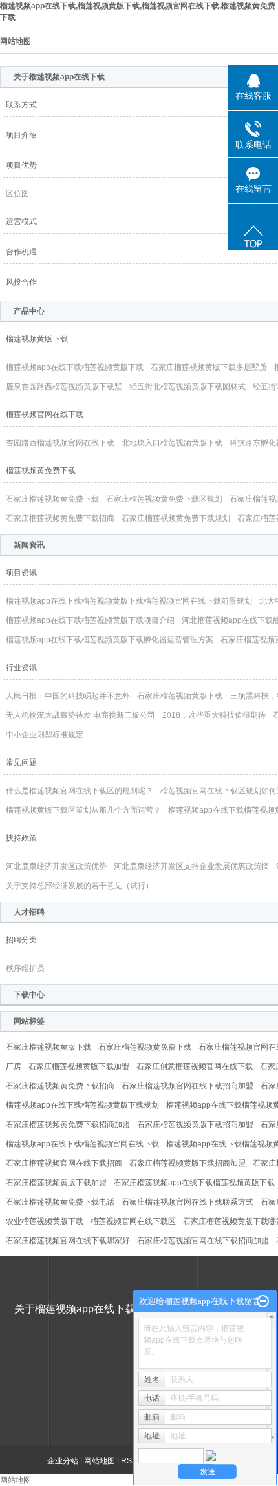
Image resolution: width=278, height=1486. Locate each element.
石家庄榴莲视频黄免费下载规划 (176, 518)
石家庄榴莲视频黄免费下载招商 (60, 518)
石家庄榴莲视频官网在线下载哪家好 (68, 1240)
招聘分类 (21, 939)
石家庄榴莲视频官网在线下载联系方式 (187, 1201)
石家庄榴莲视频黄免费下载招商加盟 (68, 1124)
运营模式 (21, 221)
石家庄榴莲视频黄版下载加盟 (78, 1066)
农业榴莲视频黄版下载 (44, 1221)
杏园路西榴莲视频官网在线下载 (60, 442)
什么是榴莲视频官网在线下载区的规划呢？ (79, 790)
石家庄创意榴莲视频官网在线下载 (194, 1066)
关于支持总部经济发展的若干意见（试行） (79, 885)
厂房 (13, 1066)
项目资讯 (21, 572)
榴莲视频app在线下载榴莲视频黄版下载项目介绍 (90, 620)
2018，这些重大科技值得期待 (214, 715)
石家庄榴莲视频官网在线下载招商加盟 (187, 1085)
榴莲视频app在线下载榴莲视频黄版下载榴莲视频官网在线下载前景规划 (129, 601)
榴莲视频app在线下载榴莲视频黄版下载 (75, 367)
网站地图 (99, 1460)
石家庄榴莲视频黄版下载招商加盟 (195, 1124)
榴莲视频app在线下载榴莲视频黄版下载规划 (82, 1105)
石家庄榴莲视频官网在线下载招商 (64, 1163)
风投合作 (21, 282)
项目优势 (21, 165)
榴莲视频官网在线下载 (44, 414)
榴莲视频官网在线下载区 (133, 1221)
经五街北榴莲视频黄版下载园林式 (187, 386)
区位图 (17, 193)
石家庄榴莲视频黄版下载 (48, 1047)
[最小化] (263, 1301)
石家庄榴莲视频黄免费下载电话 (60, 1201)
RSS (129, 1460)
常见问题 (21, 762)
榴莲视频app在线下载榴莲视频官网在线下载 (82, 1143)
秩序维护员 (25, 968)
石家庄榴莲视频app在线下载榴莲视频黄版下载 (194, 1182)
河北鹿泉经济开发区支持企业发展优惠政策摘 (191, 866)
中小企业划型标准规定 (44, 734)
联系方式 (21, 104)
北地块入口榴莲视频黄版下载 (172, 442)
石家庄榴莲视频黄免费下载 (52, 499)
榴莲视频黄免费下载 (41, 470)
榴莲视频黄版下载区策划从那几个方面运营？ (83, 810)
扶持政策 (21, 837)
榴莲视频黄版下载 (37, 338)
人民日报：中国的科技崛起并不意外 (68, 695)
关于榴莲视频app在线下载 (74, 1308)
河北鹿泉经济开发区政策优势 (56, 866)
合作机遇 (21, 251)
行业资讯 (21, 667)
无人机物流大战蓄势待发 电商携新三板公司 (80, 715)
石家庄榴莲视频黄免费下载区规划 (164, 499)
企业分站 (62, 1460)
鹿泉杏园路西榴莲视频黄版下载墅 (64, 386)
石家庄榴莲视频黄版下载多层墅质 (209, 367)
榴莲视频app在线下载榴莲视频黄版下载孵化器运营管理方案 (109, 639)
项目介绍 (21, 134)
